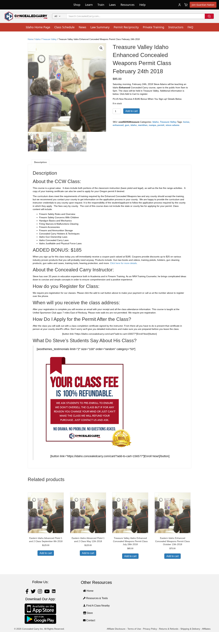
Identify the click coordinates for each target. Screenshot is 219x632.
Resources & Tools (97, 598)
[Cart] (185, 4)
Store (89, 613)
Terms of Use (134, 629)
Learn (89, 5)
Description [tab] (40, 162)
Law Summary (100, 27)
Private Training (153, 27)
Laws (112, 5)
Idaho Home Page (38, 27)
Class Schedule (64, 27)
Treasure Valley (49, 39)
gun (127, 125)
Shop (76, 5)
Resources (128, 5)
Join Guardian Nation (203, 4)
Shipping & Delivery (190, 629)
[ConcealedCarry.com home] (26, 16)
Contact (90, 620)
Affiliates (206, 629)
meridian (142, 125)
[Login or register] (180, 4)
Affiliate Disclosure (116, 629)
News (82, 27)
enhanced (118, 125)
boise (186, 122)
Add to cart (131, 111)
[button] (101, 48)
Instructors (175, 27)
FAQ (190, 27)
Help (142, 5)
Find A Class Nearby (98, 605)
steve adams (172, 125)
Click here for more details (123, 263)
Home (30, 39)
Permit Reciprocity (126, 27)
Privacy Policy (150, 629)
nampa (152, 125)
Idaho (37, 39)
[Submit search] (209, 16)
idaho (134, 125)
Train (100, 5)
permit (160, 125)
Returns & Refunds (168, 629)
